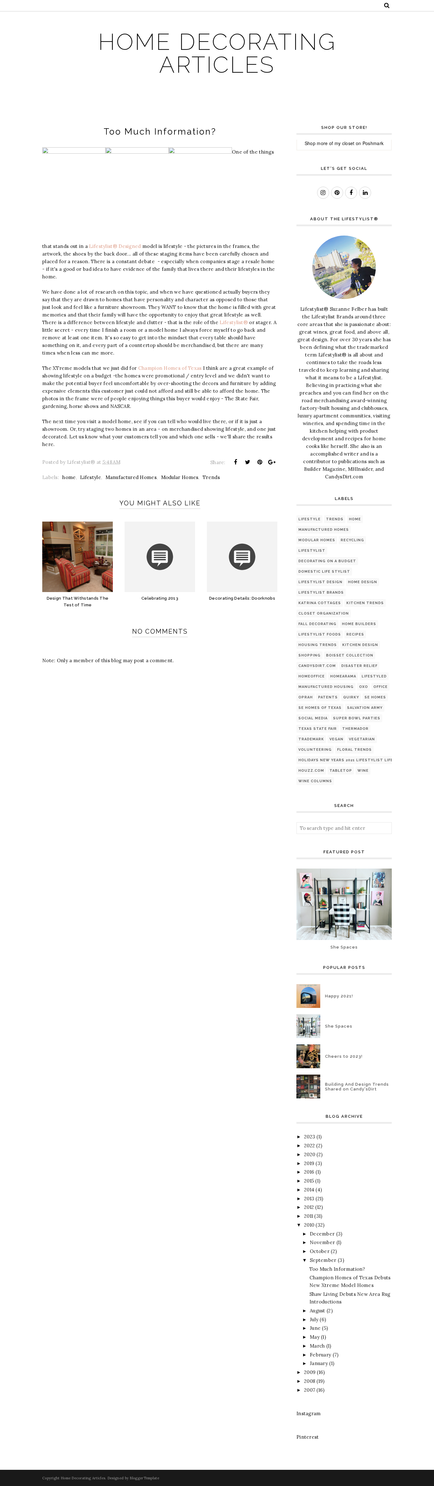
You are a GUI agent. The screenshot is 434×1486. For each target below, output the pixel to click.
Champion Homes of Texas (170, 368)
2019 (309, 1163)
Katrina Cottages (319, 603)
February (320, 1355)
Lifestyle (90, 477)
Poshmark (373, 143)
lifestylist (311, 551)
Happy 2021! (339, 996)
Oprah (305, 697)
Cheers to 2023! (344, 1056)
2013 (309, 1199)
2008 (309, 1381)
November (322, 1242)
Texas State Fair (317, 729)
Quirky (351, 697)
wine (363, 771)
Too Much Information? (337, 1269)
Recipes (355, 634)
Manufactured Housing (326, 687)
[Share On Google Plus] (272, 462)
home (69, 477)
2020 (309, 1154)
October (319, 1251)
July (314, 1319)
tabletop (340, 771)
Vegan (336, 739)
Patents (328, 697)
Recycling (352, 540)
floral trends (354, 750)
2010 (309, 1225)
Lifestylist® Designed (115, 246)
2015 (309, 1181)
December (322, 1234)
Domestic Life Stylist (324, 572)
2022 (309, 1146)
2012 (309, 1207)
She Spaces (344, 947)
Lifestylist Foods (319, 634)
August (317, 1311)
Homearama (343, 676)
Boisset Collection (349, 655)
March (317, 1346)
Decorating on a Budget (327, 561)
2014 (309, 1190)
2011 (308, 1216)
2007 (309, 1390)
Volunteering (315, 750)
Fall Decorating (317, 624)
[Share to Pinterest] (260, 462)
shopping (309, 655)
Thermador (355, 729)
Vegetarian (362, 739)
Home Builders (359, 624)
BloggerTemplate (144, 1478)
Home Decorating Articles (217, 53)
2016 (309, 1172)
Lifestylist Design (320, 582)
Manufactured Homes (131, 477)
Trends (211, 477)
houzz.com (311, 771)
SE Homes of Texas (320, 708)
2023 (309, 1137)
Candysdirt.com (317, 666)
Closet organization (323, 613)
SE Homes (375, 697)
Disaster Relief (359, 666)
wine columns (315, 781)
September (323, 1260)
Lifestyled (374, 676)
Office (380, 687)
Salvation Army (365, 708)
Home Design (362, 582)
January (319, 1363)
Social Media (313, 718)
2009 (309, 1372)
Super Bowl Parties (356, 718)
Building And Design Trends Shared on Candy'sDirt (357, 1086)
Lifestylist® (234, 322)
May (315, 1337)
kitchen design (360, 645)
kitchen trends (365, 603)
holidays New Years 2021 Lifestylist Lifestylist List (360, 760)
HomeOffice (311, 676)
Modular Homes (180, 477)
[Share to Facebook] (235, 462)
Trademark (311, 739)
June (315, 1328)
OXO (363, 687)
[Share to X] (247, 462)
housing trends (317, 645)
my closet (345, 143)
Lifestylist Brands (321, 592)
